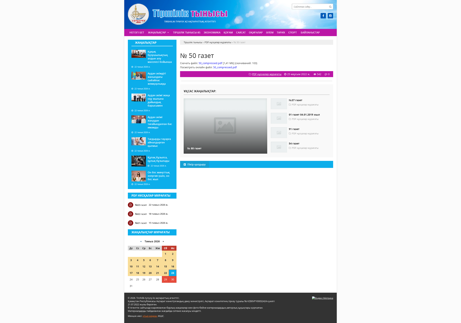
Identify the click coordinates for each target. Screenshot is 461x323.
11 (137, 266)
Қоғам (228, 32)
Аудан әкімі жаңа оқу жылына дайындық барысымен (159, 100)
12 (143, 266)
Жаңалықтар (157, 32)
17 (131, 273)
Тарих (281, 32)
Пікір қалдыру (196, 164)
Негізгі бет (136, 32)
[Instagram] (330, 15)
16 (172, 266)
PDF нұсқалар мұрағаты (151, 196)
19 (143, 273)
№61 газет (141, 223)
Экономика (212, 32)
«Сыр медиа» (150, 316)
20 (150, 273)
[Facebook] (323, 15)
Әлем (270, 32)
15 (165, 266)
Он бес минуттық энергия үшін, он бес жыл (159, 176)
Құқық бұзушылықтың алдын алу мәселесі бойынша (160, 57)
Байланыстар (310, 32)
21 (157, 273)
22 (165, 273)
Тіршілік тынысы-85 (186, 32)
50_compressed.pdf (210, 63)
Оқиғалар (256, 32)
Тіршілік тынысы (177, 14)
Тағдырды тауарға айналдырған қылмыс (159, 142)
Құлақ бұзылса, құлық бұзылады (158, 159)
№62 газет (141, 214)
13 (150, 266)
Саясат (241, 32)
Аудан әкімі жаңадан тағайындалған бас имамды (160, 122)
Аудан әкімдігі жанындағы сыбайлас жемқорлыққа (157, 78)
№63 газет (141, 205)
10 (131, 266)
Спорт (292, 32)
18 (137, 273)
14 (157, 266)
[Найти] (330, 6)
